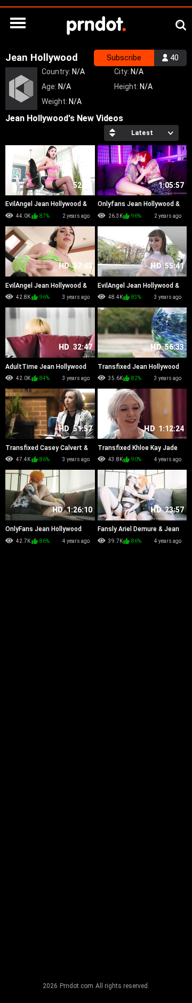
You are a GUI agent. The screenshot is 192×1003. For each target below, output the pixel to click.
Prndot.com (76, 986)
